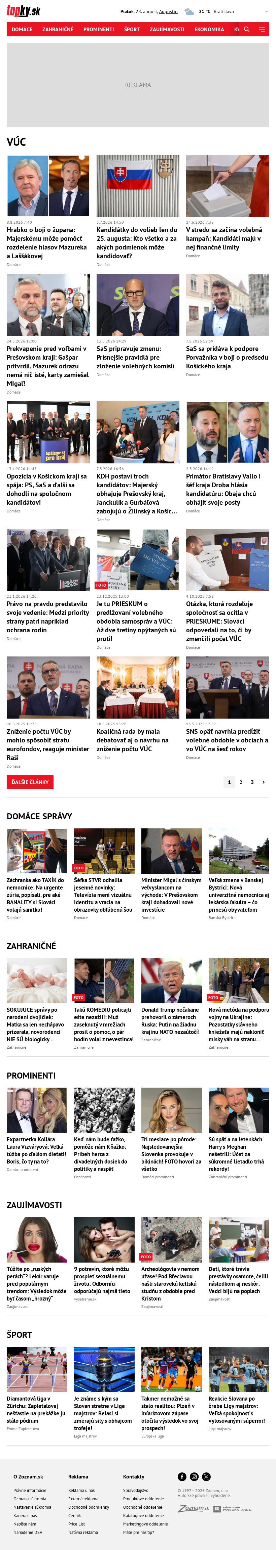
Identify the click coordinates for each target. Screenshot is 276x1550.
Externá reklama (83, 1499)
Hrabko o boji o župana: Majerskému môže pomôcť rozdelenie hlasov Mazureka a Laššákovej (47, 242)
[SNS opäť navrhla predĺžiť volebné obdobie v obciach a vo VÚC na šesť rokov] (227, 687)
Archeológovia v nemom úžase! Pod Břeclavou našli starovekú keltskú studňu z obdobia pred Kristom (170, 1283)
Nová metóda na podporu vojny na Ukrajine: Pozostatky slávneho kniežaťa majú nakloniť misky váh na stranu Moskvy (239, 1024)
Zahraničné (57, 29)
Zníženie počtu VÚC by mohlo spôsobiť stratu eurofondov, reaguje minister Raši (48, 744)
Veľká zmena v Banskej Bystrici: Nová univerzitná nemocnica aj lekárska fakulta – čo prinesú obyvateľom (239, 894)
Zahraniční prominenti (228, 1176)
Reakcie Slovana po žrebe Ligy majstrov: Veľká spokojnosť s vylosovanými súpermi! (237, 1409)
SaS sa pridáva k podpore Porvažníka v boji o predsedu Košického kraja (227, 357)
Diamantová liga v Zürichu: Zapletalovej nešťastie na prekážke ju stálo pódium (36, 1409)
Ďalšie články (30, 782)
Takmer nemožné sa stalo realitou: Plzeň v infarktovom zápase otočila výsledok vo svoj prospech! (170, 1413)
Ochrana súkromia (29, 1499)
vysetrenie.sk (85, 1299)
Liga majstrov (85, 1436)
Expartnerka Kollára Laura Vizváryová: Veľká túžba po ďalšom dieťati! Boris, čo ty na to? (36, 1150)
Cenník (74, 1515)
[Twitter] (206, 1477)
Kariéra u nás (25, 1515)
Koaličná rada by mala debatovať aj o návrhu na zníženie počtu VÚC (133, 740)
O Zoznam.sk (28, 1476)
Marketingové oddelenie (145, 1524)
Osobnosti (82, 1176)
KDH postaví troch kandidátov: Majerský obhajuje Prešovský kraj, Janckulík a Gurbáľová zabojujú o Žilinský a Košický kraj (137, 493)
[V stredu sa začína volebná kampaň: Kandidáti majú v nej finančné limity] (227, 186)
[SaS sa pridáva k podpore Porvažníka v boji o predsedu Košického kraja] (227, 305)
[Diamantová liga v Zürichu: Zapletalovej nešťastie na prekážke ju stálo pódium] (37, 1369)
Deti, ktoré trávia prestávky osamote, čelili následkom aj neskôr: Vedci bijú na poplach (238, 1280)
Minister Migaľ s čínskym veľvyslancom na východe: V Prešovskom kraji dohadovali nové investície (171, 894)
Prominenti (98, 29)
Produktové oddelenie (143, 1499)
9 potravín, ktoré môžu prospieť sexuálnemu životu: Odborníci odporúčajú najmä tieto (102, 1280)
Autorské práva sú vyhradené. (204, 1495)
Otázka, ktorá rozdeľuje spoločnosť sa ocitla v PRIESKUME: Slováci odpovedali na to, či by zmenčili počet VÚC (219, 621)
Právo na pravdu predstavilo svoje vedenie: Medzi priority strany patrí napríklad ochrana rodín (48, 616)
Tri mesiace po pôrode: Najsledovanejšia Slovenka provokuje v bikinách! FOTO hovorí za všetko (171, 1154)
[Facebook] (182, 1477)
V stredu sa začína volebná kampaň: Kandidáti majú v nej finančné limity (224, 238)
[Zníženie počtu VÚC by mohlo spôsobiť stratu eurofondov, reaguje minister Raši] (48, 687)
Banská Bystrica (222, 917)
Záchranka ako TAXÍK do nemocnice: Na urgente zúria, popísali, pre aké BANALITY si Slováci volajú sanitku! (35, 894)
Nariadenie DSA (27, 1532)
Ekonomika (209, 29)
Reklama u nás (81, 1490)
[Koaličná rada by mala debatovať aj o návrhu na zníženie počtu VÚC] (138, 687)
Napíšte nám (24, 1524)
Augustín (168, 11)
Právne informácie (29, 1490)
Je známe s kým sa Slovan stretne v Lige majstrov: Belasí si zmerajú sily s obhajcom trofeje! (103, 1413)
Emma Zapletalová (23, 1428)
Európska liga (152, 1436)
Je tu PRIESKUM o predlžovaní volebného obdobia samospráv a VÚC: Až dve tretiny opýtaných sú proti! (136, 621)
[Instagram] (194, 1477)
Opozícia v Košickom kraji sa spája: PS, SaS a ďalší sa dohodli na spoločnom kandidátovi (47, 489)
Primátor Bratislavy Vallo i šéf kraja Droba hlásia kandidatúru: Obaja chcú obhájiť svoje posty (223, 489)
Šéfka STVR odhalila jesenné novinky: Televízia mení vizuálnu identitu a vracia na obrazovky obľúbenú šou (103, 894)
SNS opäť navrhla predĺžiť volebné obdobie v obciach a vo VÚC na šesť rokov (227, 740)
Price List (76, 1524)
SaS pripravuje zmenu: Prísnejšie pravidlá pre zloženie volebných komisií (135, 357)
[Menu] (261, 29)
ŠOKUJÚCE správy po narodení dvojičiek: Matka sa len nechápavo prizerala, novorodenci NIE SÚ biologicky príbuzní (35, 1024)
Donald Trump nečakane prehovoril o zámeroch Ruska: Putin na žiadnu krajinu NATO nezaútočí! (170, 1021)
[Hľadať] (246, 29)
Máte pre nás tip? (138, 1532)
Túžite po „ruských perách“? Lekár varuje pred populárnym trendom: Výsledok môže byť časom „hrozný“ (37, 1283)
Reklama (78, 1476)
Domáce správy (39, 816)
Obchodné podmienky (88, 1507)
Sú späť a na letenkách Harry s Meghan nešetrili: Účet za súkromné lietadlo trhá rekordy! (236, 1154)
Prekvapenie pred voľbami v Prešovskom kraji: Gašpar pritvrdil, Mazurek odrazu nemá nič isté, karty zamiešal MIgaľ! (48, 366)
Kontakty (133, 1476)
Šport (132, 29)
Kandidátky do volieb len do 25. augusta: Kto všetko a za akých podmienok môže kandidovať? (137, 242)
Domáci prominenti (23, 1169)
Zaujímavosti (167, 29)
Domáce (22, 29)
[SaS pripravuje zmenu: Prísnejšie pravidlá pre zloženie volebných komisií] (138, 305)
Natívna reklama (83, 1532)
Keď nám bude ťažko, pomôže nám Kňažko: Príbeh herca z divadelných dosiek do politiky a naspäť (100, 1154)
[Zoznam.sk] (195, 1510)
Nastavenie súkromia (32, 1507)
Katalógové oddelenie (143, 1515)
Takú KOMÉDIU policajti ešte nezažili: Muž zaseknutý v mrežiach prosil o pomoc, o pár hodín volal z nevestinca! (104, 1024)
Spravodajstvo (135, 1490)
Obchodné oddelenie (142, 1507)
